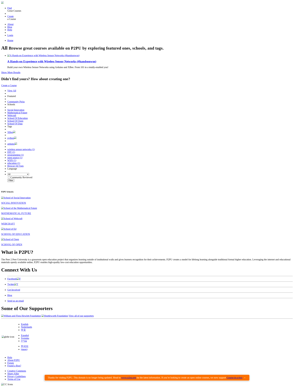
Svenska (25, 338)
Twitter (10, 284)
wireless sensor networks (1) (21, 149)
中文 (23, 330)
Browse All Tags (15, 166)
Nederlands (26, 327)
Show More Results (10, 72)
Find (9, 8)
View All (11, 90)
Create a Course (9, 85)
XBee (10, 132)
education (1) (13, 163)
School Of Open (15, 121)
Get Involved (13, 289)
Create (10, 16)
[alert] (147, 377)
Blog (9, 27)
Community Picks (16, 101)
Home (10, 40)
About (10, 24)
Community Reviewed (21, 177)
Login (10, 35)
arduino (11, 144)
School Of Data (15, 123)
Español (25, 335)
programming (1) (15, 155)
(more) (24, 349)
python (10, 138)
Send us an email (15, 301)
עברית (24, 341)
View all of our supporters (81, 315)
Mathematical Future (17, 112)
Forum (10, 363)
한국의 (24, 346)
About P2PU (13, 360)
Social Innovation (15, 110)
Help (9, 29)
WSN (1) (11, 160)
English (24, 324)
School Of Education (17, 118)
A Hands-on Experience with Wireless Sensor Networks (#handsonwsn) (51, 61)
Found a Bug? (14, 365)
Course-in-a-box (234, 377)
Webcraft (11, 115)
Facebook (12, 278)
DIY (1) (11, 152)
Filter (11, 180)
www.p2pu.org (128, 377)
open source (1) (14, 157)
